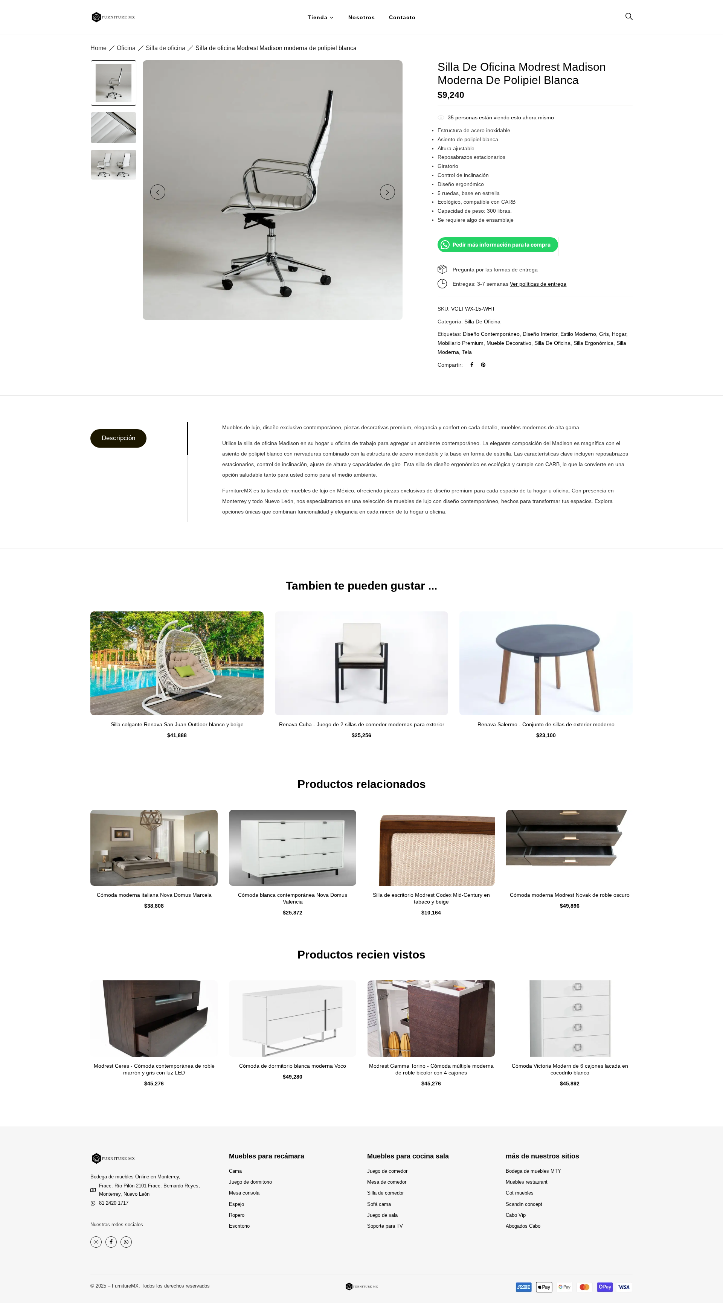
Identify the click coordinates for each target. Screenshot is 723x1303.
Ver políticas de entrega (538, 284)
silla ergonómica (593, 343)
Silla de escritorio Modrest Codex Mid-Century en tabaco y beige (431, 898)
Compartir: (450, 365)
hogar (619, 334)
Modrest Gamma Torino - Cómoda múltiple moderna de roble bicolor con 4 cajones (431, 1069)
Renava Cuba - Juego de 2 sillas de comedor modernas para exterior (361, 724)
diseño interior (540, 334)
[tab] (138, 438)
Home (98, 48)
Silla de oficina (165, 48)
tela (467, 352)
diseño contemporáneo (491, 334)
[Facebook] (471, 365)
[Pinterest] (483, 365)
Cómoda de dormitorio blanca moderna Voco (292, 1066)
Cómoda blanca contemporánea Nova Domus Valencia (292, 898)
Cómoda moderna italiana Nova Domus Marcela (154, 895)
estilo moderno (578, 334)
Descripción (118, 438)
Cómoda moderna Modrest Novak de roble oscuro (570, 895)
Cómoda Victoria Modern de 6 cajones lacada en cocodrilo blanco (570, 1069)
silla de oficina (552, 343)
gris (604, 334)
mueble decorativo (509, 343)
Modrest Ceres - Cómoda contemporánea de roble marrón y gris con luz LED (154, 1069)
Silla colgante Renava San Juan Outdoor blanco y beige (177, 724)
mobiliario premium (461, 343)
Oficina (126, 48)
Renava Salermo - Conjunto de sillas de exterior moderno (546, 724)
